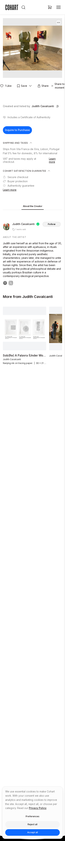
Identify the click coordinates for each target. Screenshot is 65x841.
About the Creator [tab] (32, 206)
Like (8, 85)
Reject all (32, 824)
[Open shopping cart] (49, 7)
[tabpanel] (32, 248)
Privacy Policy (37, 808)
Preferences (32, 816)
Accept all (32, 832)
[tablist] (32, 206)
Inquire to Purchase (17, 129)
